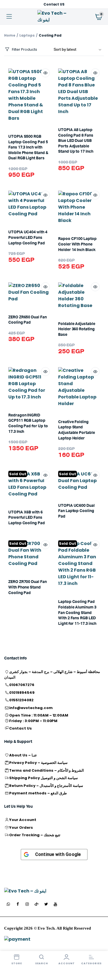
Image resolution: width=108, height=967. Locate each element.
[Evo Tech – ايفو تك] (31, 891)
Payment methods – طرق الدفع (37, 793)
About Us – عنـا (23, 755)
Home (9, 35)
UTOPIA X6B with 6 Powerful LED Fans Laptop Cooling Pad (26, 517)
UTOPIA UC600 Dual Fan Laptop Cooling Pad (76, 511)
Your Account (22, 819)
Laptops (27, 35)
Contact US (54, 4)
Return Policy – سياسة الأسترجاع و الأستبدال (46, 785)
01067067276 (21, 684)
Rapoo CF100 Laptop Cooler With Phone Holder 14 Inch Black (77, 244)
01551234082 (21, 700)
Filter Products (24, 49)
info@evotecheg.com (30, 707)
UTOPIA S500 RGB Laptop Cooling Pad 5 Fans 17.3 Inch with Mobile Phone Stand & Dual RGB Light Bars (28, 147)
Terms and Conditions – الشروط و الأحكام (46, 770)
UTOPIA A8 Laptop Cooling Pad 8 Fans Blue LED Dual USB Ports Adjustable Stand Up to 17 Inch (75, 141)
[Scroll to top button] (99, 944)
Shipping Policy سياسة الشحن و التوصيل (43, 778)
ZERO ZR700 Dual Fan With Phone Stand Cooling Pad (27, 587)
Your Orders (21, 827)
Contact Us (20, 728)
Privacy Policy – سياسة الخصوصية (38, 762)
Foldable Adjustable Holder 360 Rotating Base (76, 329)
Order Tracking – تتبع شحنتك (34, 835)
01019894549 (22, 692)
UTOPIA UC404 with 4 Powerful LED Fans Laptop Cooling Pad (27, 237)
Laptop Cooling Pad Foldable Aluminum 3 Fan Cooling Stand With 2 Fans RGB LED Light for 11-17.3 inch (77, 612)
